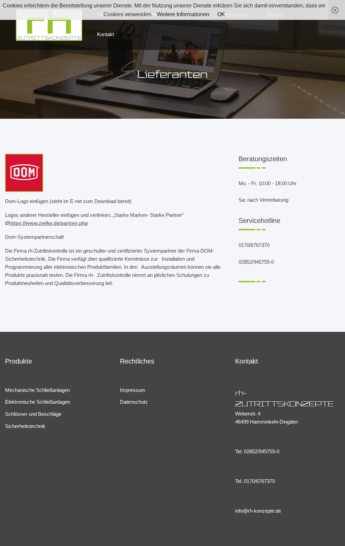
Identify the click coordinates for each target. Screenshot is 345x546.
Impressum (132, 390)
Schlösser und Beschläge (33, 414)
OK (221, 14)
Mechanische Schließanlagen (37, 390)
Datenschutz (134, 402)
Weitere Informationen (183, 14)
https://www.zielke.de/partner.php (48, 223)
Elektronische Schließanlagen (37, 402)
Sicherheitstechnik (25, 426)
